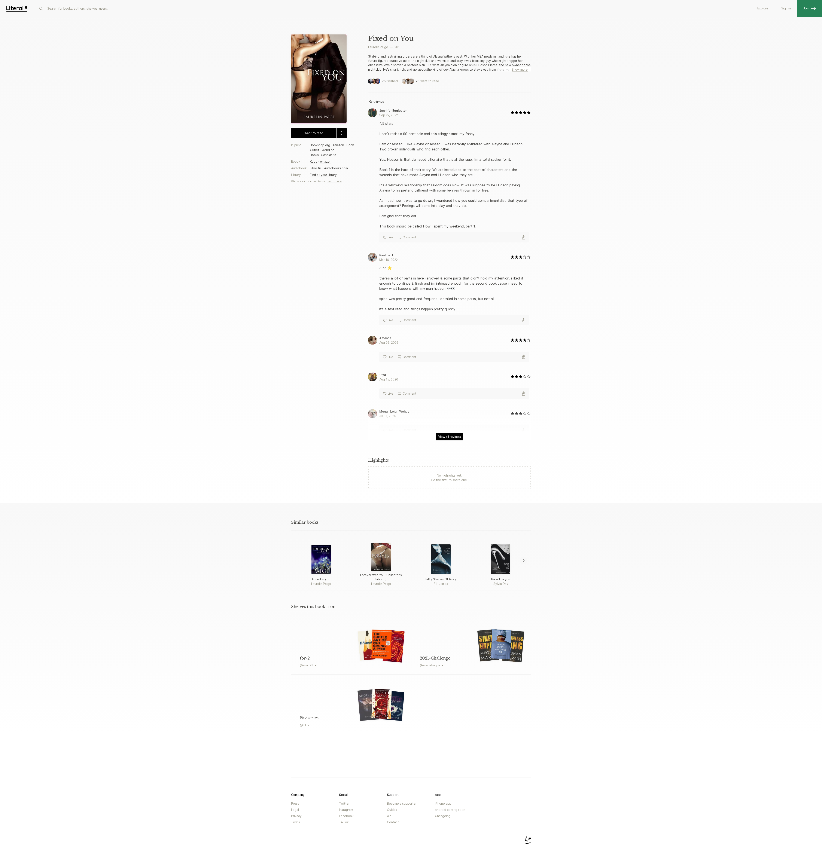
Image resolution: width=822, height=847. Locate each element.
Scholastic (328, 155)
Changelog (443, 816)
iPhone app (443, 803)
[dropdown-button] (341, 133)
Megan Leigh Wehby (394, 411)
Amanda (385, 338)
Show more (520, 69)
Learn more (334, 181)
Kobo (313, 161)
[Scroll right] (523, 560)
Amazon (338, 145)
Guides (392, 809)
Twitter (344, 803)
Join (806, 8)
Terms (295, 822)
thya (382, 374)
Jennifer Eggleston (393, 110)
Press (295, 803)
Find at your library (323, 175)
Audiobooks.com (336, 168)
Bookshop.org (320, 145)
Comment (409, 237)
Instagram (346, 809)
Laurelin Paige (378, 47)
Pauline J (386, 255)
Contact (393, 822)
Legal (295, 809)
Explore (762, 8)
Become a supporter (402, 803)
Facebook (346, 816)
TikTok (343, 822)
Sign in (786, 8)
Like (390, 237)
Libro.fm (316, 168)
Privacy (296, 816)
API (389, 816)
